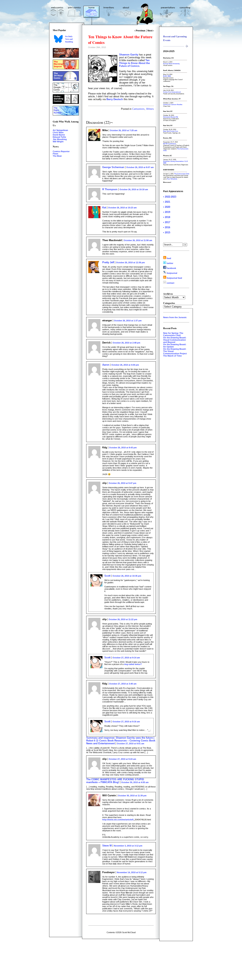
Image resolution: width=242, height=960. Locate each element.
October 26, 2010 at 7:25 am (123, 130)
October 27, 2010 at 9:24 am (122, 759)
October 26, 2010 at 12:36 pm (130, 262)
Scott (107, 575)
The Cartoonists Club (181, 174)
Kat (104, 207)
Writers (150, 108)
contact (170, 283)
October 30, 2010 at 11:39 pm (132, 795)
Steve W (107, 845)
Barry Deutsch (114, 99)
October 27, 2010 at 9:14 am (126, 657)
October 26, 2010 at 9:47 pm (122, 483)
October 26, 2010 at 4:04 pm (125, 365)
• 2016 (166, 227)
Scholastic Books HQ (170, 117)
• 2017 (166, 222)
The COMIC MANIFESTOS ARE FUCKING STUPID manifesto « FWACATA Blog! (115, 781)
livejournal (171, 273)
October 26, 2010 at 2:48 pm (126, 343)
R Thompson (109, 189)
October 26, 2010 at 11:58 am (138, 240)
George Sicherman (113, 167)
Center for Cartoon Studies (172, 104)
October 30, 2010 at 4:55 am (135, 782)
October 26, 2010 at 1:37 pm (128, 320)
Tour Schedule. (172, 179)
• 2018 (166, 217)
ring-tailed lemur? (133, 664)
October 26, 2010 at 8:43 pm (123, 447)
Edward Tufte (59, 137)
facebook (171, 268)
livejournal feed (174, 278)
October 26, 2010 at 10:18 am (133, 189)
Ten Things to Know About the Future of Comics (134, 63)
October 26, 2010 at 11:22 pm (123, 619)
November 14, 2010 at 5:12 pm (132, 872)
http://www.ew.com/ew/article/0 (117, 819)
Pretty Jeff (108, 262)
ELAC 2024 (167, 76)
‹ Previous (139, 30)
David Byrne (59, 135)
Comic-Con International (172, 92)
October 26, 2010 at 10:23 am (122, 207)
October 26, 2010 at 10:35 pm (126, 576)
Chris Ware (58, 132)
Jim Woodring (60, 139)
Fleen (55, 154)
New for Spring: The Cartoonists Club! (173, 334)
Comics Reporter (61, 151)
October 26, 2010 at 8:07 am (140, 167)
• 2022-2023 (169, 196)
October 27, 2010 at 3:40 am (123, 684)
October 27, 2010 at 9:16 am (126, 721)
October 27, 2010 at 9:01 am (130, 743)
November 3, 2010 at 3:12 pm (128, 846)
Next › (150, 30)
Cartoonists (138, 108)
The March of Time (172, 356)
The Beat (57, 156)
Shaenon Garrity (128, 54)
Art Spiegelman (60, 130)
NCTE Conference (169, 144)
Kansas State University (171, 64)
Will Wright (58, 141)
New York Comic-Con (170, 131)
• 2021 (166, 201)
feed (168, 258)
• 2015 (166, 232)
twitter (169, 263)
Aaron (105, 364)
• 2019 (166, 212)
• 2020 (166, 207)
